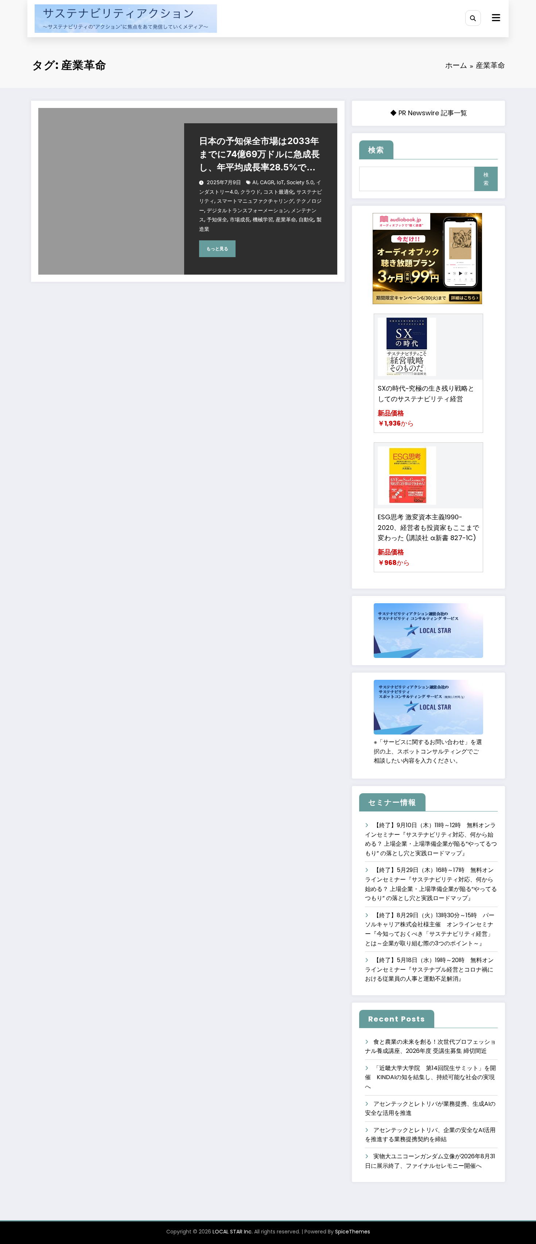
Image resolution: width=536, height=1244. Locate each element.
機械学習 (263, 219)
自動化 (306, 219)
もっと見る (217, 248)
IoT (280, 182)
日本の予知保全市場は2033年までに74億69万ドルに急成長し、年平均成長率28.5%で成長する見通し (259, 155)
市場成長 (240, 219)
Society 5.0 (300, 182)
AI (254, 182)
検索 (376, 150)
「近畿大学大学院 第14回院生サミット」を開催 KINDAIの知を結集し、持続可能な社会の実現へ (430, 1077)
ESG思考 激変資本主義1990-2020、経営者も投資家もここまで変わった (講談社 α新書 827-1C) (428, 527)
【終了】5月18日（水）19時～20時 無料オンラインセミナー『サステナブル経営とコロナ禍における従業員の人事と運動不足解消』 (429, 969)
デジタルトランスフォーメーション (247, 210)
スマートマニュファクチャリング (255, 201)
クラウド (250, 192)
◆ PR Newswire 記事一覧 (428, 112)
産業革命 (286, 219)
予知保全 (217, 219)
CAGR (267, 182)
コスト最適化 (278, 192)
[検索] (473, 18)
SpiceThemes (352, 1231)
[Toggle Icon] (495, 18)
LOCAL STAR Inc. (233, 1231)
